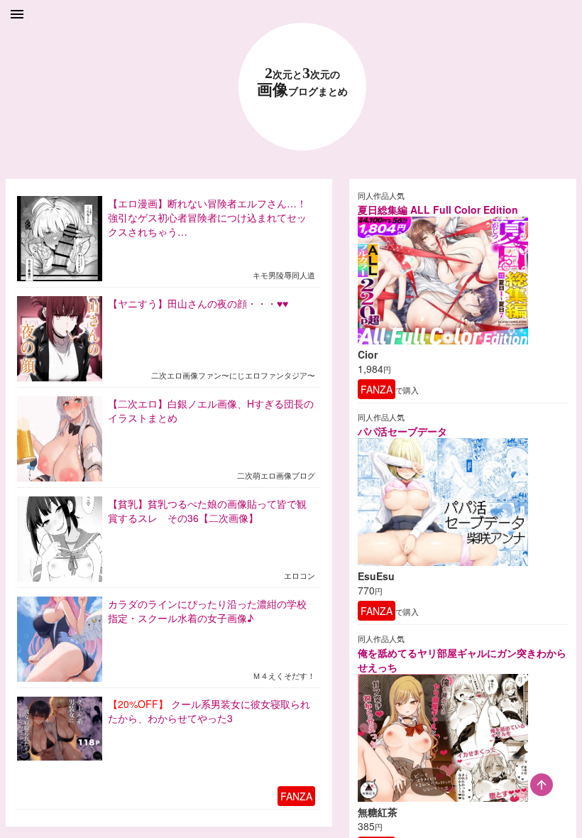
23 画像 (302, 82)
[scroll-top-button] (541, 784)
